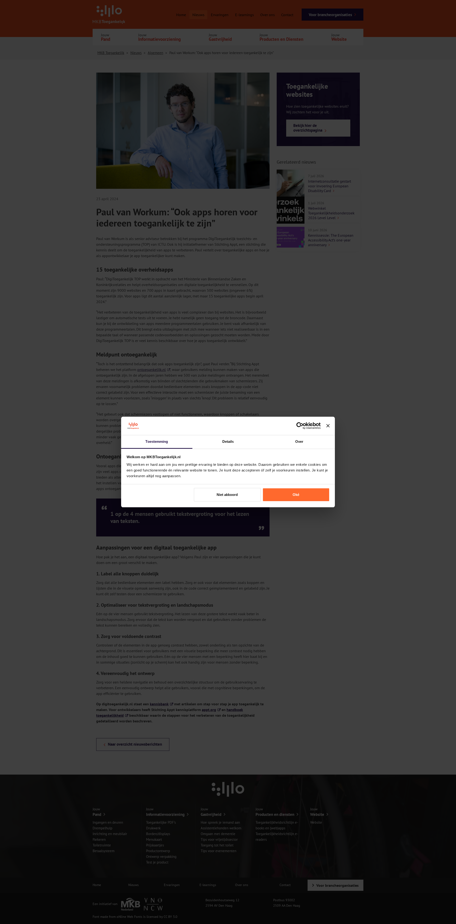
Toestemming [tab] (156, 441)
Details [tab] (228, 441)
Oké (296, 495)
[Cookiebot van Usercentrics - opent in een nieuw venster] (300, 426)
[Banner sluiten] (328, 426)
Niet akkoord (227, 495)
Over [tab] (299, 441)
